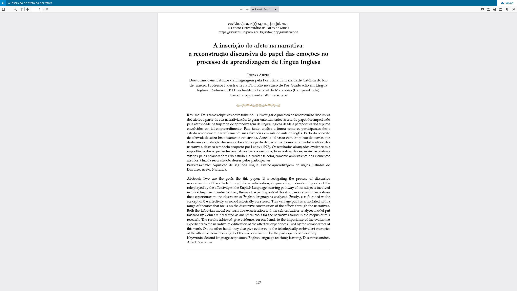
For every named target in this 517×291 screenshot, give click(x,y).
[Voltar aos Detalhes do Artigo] (3, 3)
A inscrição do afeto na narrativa (30, 3)
